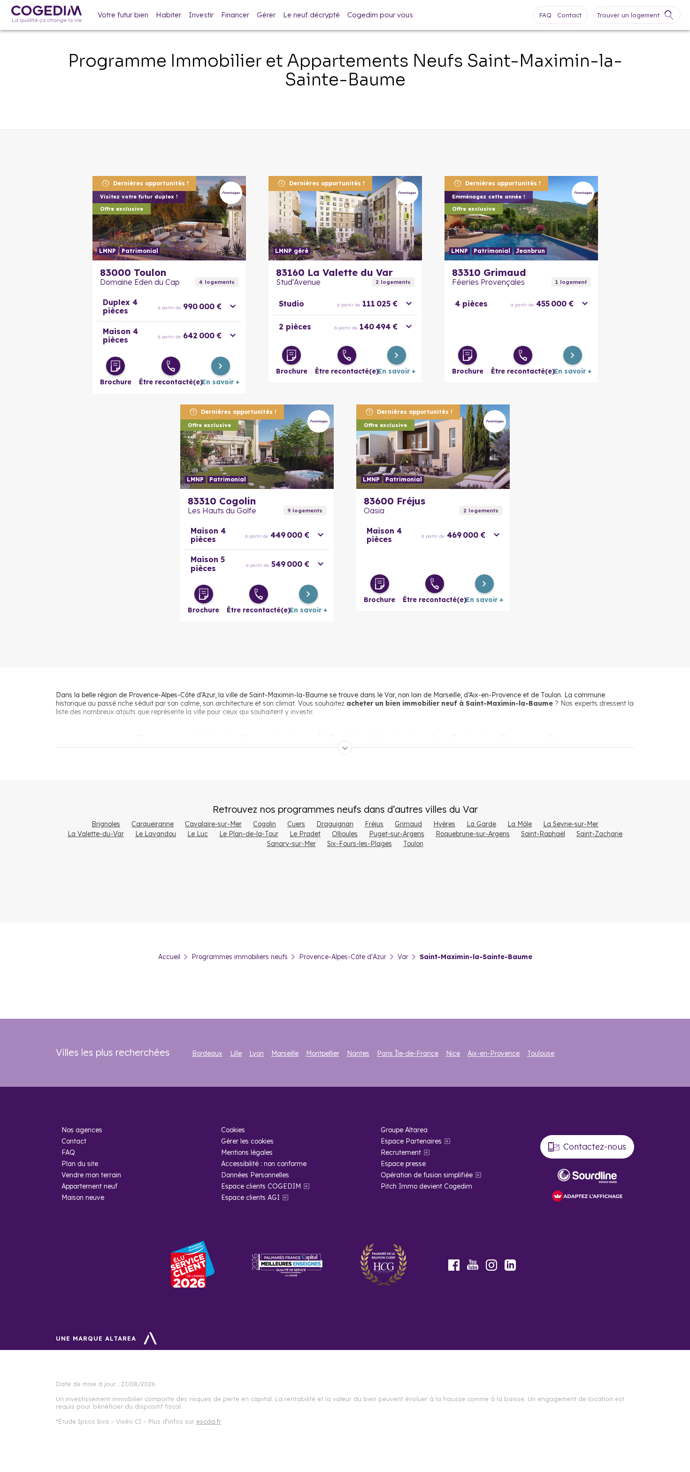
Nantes (358, 1053)
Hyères (444, 824)
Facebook (454, 1265)
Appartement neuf (89, 1186)
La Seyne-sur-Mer (570, 824)
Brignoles (106, 824)
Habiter (168, 14)
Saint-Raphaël (543, 834)
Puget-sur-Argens (396, 834)
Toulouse (540, 1053)
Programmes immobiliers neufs (240, 957)
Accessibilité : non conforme (264, 1163)
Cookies (233, 1130)
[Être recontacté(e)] (170, 366)
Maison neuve (82, 1197)
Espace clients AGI (250, 1197)
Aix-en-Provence (494, 1053)
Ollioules (345, 834)
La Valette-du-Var (96, 834)
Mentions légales (247, 1152)
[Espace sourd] (587, 1176)
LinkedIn (510, 1265)
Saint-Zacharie (599, 834)
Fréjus (374, 824)
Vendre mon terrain (91, 1175)
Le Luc (197, 834)
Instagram (491, 1265)
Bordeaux (207, 1053)
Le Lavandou (155, 834)
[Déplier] (345, 747)
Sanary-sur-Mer (291, 843)
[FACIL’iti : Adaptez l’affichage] (587, 1196)
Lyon (256, 1053)
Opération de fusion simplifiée (427, 1175)
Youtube (472, 1265)
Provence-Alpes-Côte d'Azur (342, 957)
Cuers (296, 824)
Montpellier (322, 1053)
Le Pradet (305, 834)
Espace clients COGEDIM (261, 1186)
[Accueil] (46, 15)
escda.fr (208, 1421)
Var (403, 957)
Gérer (266, 14)
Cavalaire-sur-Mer (213, 824)
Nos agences (81, 1130)
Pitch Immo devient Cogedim (426, 1186)
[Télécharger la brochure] (115, 366)
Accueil (169, 957)
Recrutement (401, 1152)
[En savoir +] (220, 366)
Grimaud (408, 824)
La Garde (481, 824)
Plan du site (79, 1163)
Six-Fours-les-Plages (359, 843)
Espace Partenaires (411, 1141)
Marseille (285, 1053)
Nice (453, 1053)
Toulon (413, 843)
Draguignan (334, 824)
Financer (235, 14)
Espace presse (403, 1163)
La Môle (519, 824)
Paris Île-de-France (407, 1053)
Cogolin (264, 824)
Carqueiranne (152, 824)
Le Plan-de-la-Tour (248, 834)
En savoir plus (169, 218)
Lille (236, 1053)
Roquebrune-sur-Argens (473, 834)
